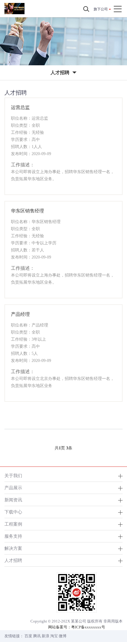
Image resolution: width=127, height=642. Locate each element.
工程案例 (13, 523)
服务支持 (13, 536)
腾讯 (37, 636)
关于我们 (13, 475)
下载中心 (13, 511)
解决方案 (13, 548)
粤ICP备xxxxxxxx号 (88, 627)
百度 (28, 636)
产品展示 (13, 487)
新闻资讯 (13, 499)
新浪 (45, 636)
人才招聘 (13, 560)
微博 (62, 636)
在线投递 (63, 188)
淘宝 (54, 636)
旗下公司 (101, 9)
